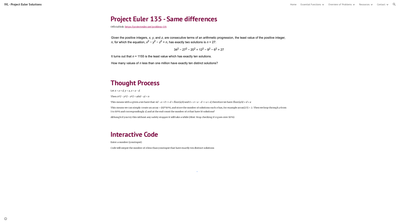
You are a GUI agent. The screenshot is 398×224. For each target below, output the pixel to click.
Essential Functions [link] (311, 4)
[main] (199, 21)
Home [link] (293, 4)
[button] (394, 4)
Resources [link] (364, 4)
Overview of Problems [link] (340, 4)
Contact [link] (381, 4)
